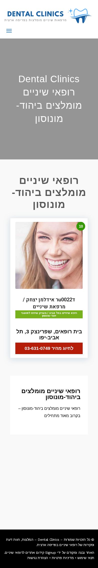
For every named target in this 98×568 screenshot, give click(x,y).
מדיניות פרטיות (63, 558)
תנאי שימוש (85, 558)
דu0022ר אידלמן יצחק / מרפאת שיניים (49, 303)
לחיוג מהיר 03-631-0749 (49, 348)
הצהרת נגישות (37, 558)
